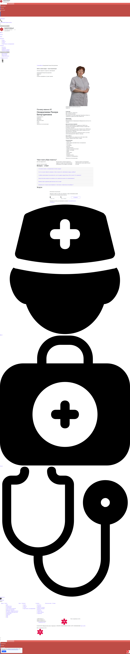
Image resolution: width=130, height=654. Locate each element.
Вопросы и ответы (5, 49)
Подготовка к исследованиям (8, 43)
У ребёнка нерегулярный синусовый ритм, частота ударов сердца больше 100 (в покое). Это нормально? (60, 175)
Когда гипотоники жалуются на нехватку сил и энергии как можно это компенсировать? (57, 178)
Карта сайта (83, 625)
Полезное (2, 38)
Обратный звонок (5, 55)
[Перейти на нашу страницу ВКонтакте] (2, 61)
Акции (3, 40)
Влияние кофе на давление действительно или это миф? (50, 181)
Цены (1, 36)
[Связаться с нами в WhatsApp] (2, 59)
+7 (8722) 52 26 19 (4, 58)
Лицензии (4, 48)
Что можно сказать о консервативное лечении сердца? (50, 168)
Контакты (4, 47)
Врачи (1, 32)
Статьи (3, 42)
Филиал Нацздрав (5, 50)
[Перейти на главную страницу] (7, 29)
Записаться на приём (4, 25)
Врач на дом (4, 54)
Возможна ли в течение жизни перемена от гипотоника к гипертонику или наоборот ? (56, 184)
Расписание (2, 18)
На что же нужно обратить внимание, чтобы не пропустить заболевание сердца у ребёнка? (57, 171)
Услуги (1, 34)
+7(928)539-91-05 (41, 622)
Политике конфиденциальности (12, 649)
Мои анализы (4, 53)
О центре (2, 45)
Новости (4, 41)
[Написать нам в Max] (2, 60)
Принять (4, 651)
